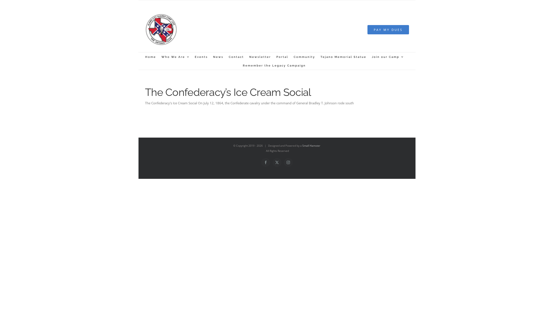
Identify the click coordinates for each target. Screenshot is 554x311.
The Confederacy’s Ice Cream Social (228, 92)
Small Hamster (311, 146)
